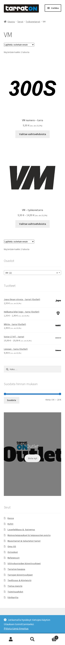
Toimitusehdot (15, 591)
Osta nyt (32, 458)
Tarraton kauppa (16, 569)
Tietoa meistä (15, 586)
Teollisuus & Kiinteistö (19, 580)
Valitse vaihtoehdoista (32, 134)
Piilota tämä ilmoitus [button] (16, 628)
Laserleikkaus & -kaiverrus (21, 529)
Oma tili (12, 546)
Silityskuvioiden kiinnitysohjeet (24, 563)
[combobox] (32, 272)
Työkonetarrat (33, 21)
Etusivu (11, 21)
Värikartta (13, 597)
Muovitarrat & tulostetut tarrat (24, 540)
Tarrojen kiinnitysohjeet (20, 574)
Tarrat (20, 21)
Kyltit (10, 523)
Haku (32, 639)
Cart (50, 636)
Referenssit (14, 557)
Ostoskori (13, 552)
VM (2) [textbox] (31, 272)
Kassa (11, 518)
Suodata (11, 400)
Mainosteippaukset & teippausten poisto (29, 535)
